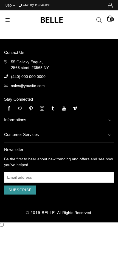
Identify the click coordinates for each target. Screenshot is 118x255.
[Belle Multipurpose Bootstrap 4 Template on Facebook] (9, 109)
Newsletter (13, 149)
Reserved (82, 212)
